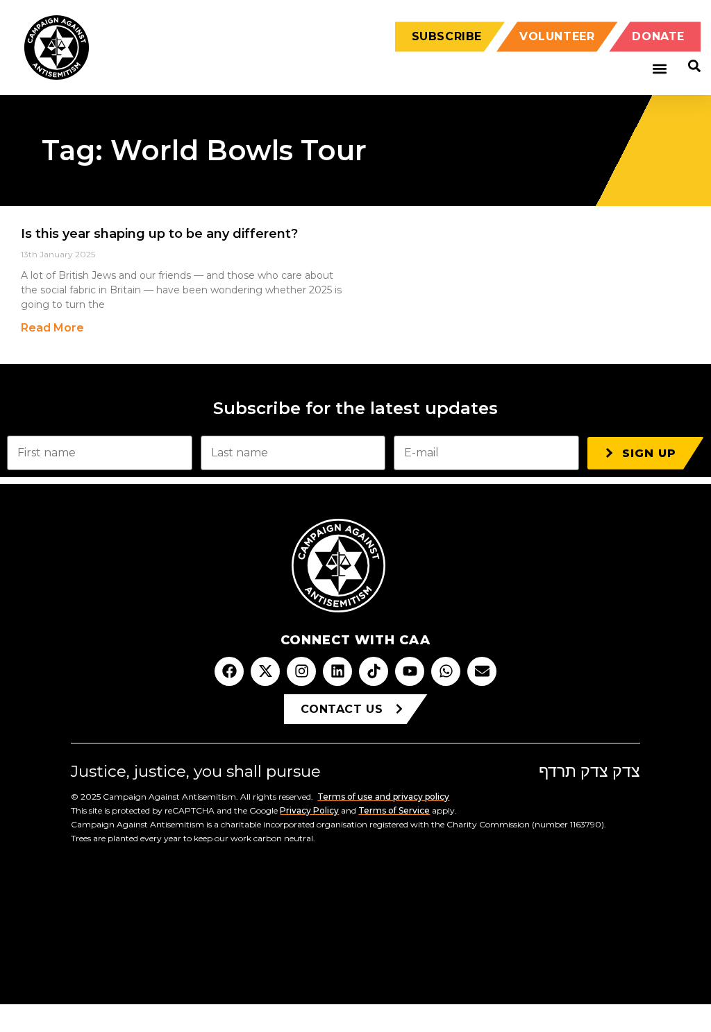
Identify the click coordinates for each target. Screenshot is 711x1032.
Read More (52, 327)
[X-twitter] (265, 671)
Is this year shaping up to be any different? (159, 233)
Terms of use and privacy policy (383, 796)
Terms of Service (394, 810)
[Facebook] (229, 671)
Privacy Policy (309, 810)
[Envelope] (481, 671)
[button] (659, 69)
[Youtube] (409, 671)
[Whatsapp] (445, 671)
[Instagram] (301, 671)
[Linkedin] (337, 671)
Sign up (649, 453)
